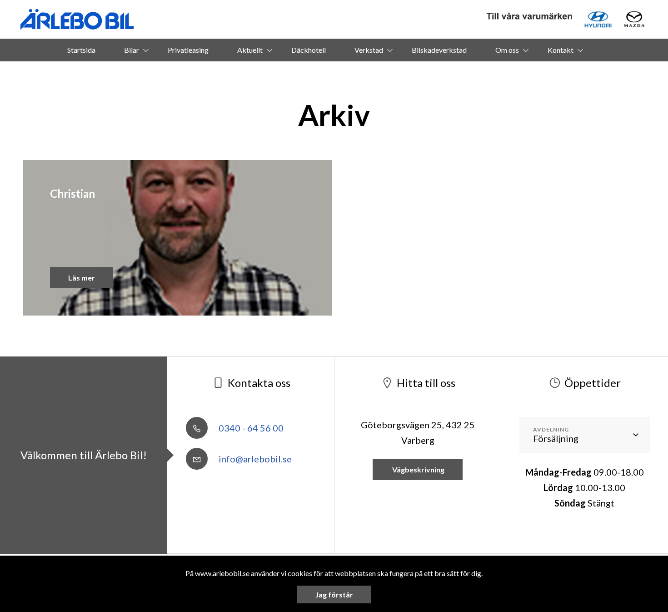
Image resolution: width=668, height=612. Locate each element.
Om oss (507, 49)
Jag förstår (334, 594)
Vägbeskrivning (417, 469)
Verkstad (368, 49)
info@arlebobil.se (254, 458)
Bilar (131, 49)
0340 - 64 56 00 (250, 427)
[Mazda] (634, 19)
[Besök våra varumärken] (529, 16)
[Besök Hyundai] (598, 19)
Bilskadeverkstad (439, 49)
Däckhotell (308, 49)
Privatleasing (188, 49)
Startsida (81, 49)
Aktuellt (250, 49)
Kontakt (560, 49)
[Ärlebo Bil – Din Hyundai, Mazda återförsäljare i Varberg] (77, 19)
